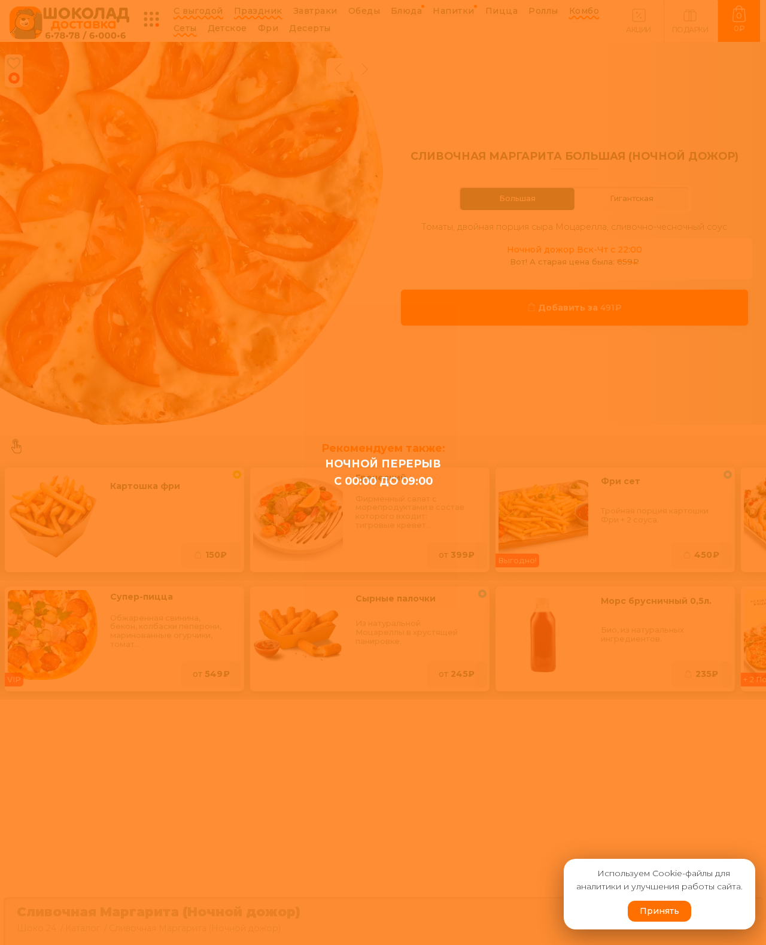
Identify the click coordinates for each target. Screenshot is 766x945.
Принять (659, 911)
